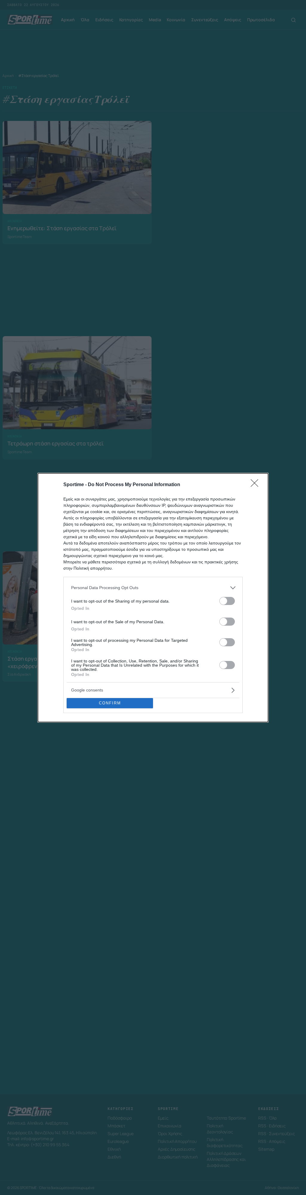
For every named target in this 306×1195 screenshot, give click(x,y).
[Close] (256, 485)
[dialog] (153, 597)
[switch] (227, 601)
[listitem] (153, 588)
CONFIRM (110, 703)
